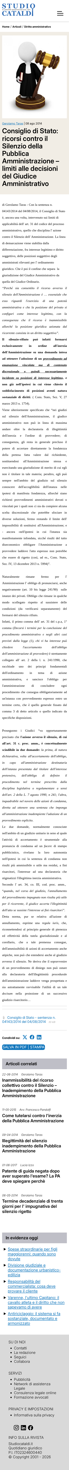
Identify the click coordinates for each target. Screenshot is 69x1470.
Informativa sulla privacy (34, 1415)
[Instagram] (16, 1428)
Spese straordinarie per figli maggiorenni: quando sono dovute (32, 1254)
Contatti (20, 1348)
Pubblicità (22, 1379)
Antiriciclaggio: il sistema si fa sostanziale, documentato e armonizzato (34, 1318)
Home (6, 26)
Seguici (20, 1357)
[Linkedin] (39, 1037)
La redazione (25, 1352)
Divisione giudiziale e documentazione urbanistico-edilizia (34, 1270)
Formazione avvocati (31, 1397)
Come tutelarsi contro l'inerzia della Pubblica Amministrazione (33, 1118)
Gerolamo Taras (12, 123)
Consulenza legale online (35, 1393)
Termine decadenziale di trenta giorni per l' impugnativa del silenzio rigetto (32, 1206)
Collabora (22, 1361)
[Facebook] (32, 1037)
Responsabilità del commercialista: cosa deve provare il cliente (32, 1286)
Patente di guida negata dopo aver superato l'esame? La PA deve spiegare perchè (31, 1176)
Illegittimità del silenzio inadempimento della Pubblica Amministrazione (31, 1146)
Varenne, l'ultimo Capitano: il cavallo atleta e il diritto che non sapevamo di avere (36, 1302)
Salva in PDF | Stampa (23, 1047)
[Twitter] (25, 1037)
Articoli (16, 26)
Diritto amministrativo (37, 26)
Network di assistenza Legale (32, 1386)
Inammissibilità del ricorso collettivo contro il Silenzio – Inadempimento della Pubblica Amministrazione (31, 1088)
